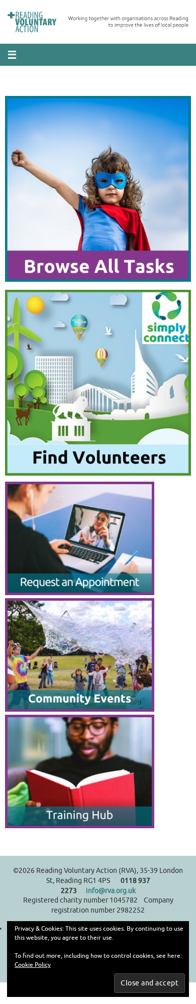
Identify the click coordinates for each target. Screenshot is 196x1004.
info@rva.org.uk (111, 890)
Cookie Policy (33, 965)
